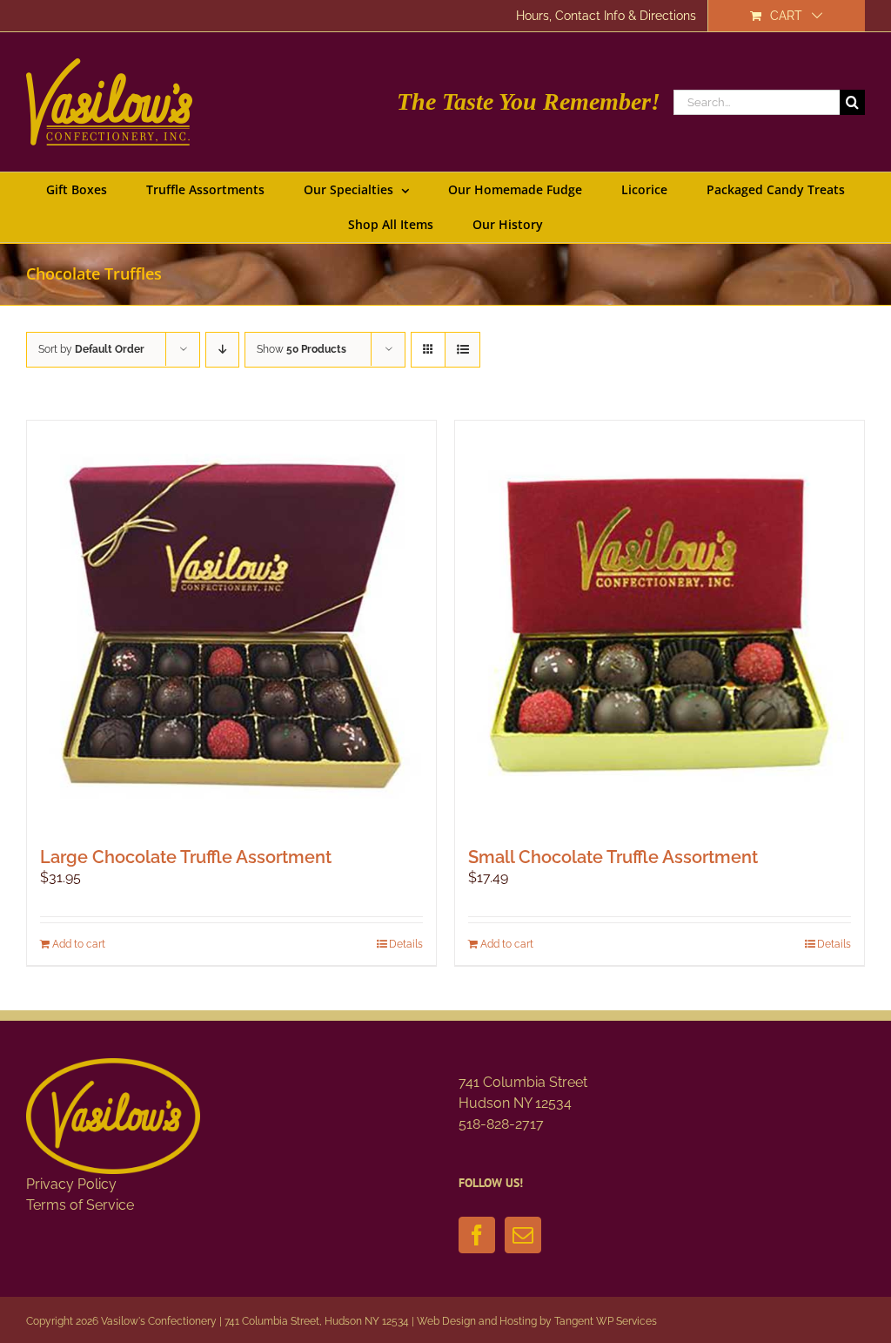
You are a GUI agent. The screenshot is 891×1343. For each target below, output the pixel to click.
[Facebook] (477, 1235)
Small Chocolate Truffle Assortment (613, 857)
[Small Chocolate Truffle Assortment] (659, 625)
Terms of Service (80, 1205)
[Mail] (523, 1235)
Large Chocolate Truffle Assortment (186, 857)
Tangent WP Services (605, 1321)
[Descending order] (222, 350)
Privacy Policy (71, 1184)
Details (406, 944)
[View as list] (462, 350)
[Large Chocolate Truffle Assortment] (231, 625)
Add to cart (78, 944)
